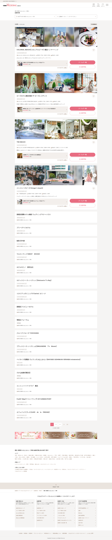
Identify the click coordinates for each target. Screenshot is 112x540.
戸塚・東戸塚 (75, 457)
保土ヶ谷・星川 (22, 457)
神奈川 (40, 490)
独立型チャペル (57, 469)
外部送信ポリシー (47, 533)
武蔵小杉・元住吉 (38, 455)
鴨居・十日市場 (18, 459)
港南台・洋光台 (52, 459)
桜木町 (31, 459)
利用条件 (30, 533)
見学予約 (83, 67)
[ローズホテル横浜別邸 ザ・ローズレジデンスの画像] (56, 83)
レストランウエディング (20, 464)
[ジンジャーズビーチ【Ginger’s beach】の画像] (56, 175)
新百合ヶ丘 (20, 455)
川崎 (16, 455)
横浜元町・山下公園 (79, 455)
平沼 (56, 455)
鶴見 (94, 455)
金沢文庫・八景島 (59, 459)
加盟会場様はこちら (57, 533)
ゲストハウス (53, 464)
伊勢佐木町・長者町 (38, 459)
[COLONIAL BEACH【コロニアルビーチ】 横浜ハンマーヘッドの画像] (56, 37)
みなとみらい (50, 455)
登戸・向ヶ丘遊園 (68, 459)
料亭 (27, 464)
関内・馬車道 (64, 455)
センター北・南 (39, 457)
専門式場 (31, 464)
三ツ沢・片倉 (82, 457)
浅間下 (59, 455)
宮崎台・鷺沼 (31, 455)
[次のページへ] (64, 424)
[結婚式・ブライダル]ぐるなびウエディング (23, 490)
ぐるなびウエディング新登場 (21, 471)
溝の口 (25, 455)
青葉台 (70, 457)
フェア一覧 (84, 62)
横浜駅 (45, 455)
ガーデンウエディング (38, 469)
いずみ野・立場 (25, 459)
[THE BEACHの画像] (56, 129)
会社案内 (20, 533)
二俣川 (16, 457)
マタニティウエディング (73, 469)
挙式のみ (64, 469)
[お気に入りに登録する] (93, 50)
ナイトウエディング (49, 469)
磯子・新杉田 (53, 457)
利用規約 (25, 533)
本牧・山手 (45, 459)
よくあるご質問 (90, 533)
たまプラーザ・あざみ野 (63, 457)
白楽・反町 (88, 457)
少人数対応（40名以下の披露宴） (21, 469)
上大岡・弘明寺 (47, 457)
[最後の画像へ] (95, 37)
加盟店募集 (64, 533)
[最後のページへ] (67, 424)
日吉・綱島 (33, 457)
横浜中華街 (71, 455)
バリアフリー (82, 469)
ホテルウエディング (45, 464)
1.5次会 (30, 469)
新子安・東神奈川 (87, 455)
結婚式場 (36, 490)
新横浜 (28, 457)
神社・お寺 (37, 464)
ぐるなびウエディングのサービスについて (76, 533)
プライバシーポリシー (38, 533)
